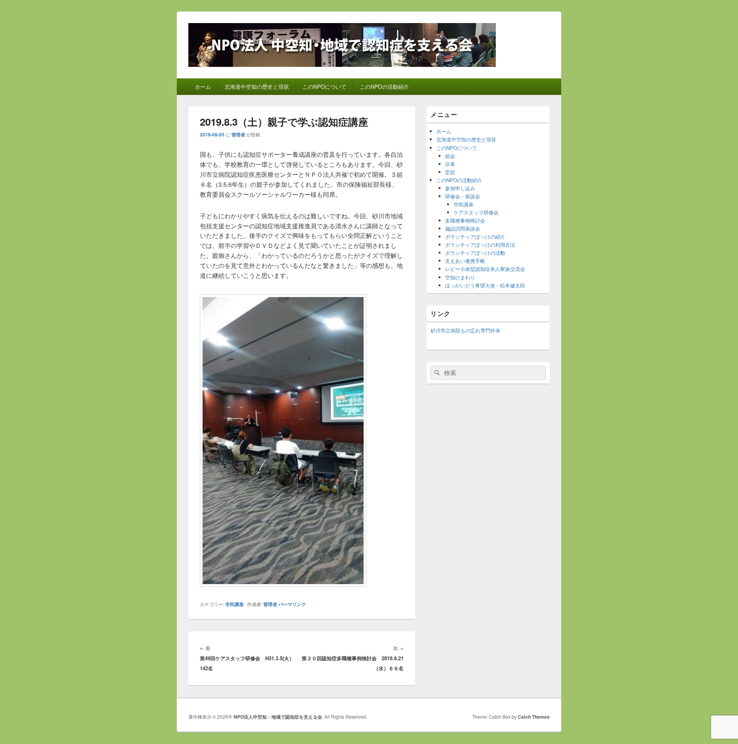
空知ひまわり (460, 277)
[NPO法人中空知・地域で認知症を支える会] (342, 64)
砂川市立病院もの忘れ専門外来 (465, 330)
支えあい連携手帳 (465, 260)
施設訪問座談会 (462, 228)
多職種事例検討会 (465, 220)
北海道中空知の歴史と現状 (256, 86)
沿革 (450, 164)
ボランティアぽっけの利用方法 (480, 244)
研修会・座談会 (462, 196)
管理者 (238, 134)
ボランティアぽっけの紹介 (475, 236)
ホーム (203, 86)
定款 (450, 172)
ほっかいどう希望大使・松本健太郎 (485, 285)
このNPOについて (324, 86)
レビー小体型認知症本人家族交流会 (485, 268)
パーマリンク (292, 604)
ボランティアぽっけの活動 (475, 252)
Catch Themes (534, 716)
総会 (450, 155)
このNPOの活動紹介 (384, 86)
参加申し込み (460, 188)
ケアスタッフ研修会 (476, 212)
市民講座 (234, 604)
